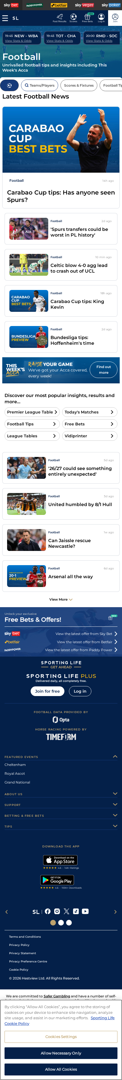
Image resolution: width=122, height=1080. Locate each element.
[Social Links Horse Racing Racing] (61, 923)
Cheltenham (15, 765)
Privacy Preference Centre (28, 961)
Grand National (17, 782)
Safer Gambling (57, 996)
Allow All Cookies (61, 1069)
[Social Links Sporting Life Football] (69, 923)
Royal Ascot (15, 773)
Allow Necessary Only (61, 1053)
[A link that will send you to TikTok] (76, 911)
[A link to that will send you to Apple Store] (61, 862)
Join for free (47, 691)
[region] (61, 1040)
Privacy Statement (22, 953)
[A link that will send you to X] (66, 911)
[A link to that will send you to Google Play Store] (61, 882)
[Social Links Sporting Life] (53, 923)
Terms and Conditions (25, 937)
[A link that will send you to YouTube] (85, 911)
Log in (80, 691)
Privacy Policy (19, 945)
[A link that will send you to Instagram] (57, 911)
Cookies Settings (61, 1036)
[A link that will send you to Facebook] (47, 911)
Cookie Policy (18, 970)
